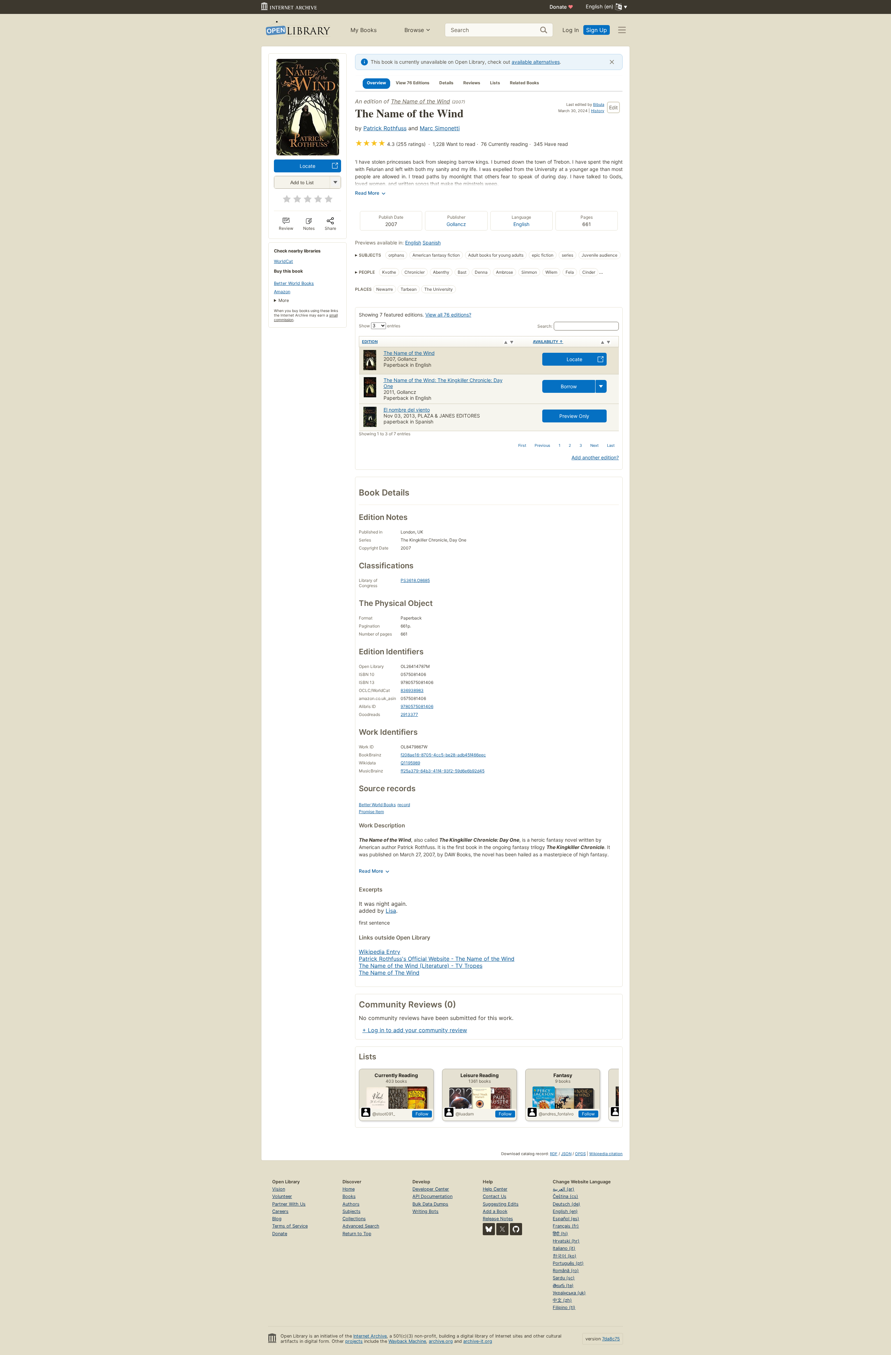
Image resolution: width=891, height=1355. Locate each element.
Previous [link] (542, 445)
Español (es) (566, 1218)
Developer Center (430, 1189)
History (597, 110)
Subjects (351, 1211)
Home (348, 1189)
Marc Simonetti (440, 128)
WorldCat (283, 261)
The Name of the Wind (420, 101)
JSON (566, 1153)
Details (446, 82)
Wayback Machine (407, 1341)
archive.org (441, 1341)
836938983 (412, 690)
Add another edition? (595, 457)
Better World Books (294, 283)
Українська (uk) (569, 1292)
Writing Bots (425, 1211)
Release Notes (498, 1218)
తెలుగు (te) (563, 1285)
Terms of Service (290, 1226)
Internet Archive (370, 1336)
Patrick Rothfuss (385, 128)
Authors (351, 1204)
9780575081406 (417, 706)
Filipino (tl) (564, 1307)
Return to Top (356, 1233)
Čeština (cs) (565, 1196)
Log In (570, 29)
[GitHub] (516, 1229)
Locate (307, 166)
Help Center (495, 1189)
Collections (354, 1218)
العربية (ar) (563, 1189)
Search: (544, 326)
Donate (561, 7)
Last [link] (611, 445)
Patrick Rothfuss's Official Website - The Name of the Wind (436, 958)
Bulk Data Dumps (430, 1204)
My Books (363, 29)
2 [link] (570, 445)
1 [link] (559, 445)
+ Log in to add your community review (414, 1030)
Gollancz (456, 224)
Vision (278, 1189)
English (521, 224)
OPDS (580, 1153)
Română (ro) (566, 1270)
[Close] (612, 62)
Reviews (471, 82)
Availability (548, 341)
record (403, 804)
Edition (370, 341)
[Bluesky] (489, 1229)
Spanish (432, 243)
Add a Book (495, 1211)
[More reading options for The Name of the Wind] (335, 182)
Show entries (379, 325)
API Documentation (432, 1196)
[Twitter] (502, 1229)
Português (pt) (568, 1263)
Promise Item (371, 811)
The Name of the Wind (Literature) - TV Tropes (420, 965)
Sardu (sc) (564, 1277)
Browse (414, 29)
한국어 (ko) (564, 1256)
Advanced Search (360, 1226)
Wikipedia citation (606, 1153)
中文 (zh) (562, 1300)
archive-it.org (477, 1341)
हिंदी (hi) (560, 1233)
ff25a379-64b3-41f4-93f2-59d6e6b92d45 (442, 770)
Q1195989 (410, 762)
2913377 (409, 714)
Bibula (598, 104)
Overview (376, 82)
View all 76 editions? (448, 315)
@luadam (465, 1113)
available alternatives (536, 62)
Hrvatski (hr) (566, 1241)
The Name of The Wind (389, 972)
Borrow (569, 386)
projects (354, 1341)
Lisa (391, 910)
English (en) (565, 1211)
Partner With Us (289, 1204)
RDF (554, 1153)
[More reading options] (601, 386)
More (283, 300)
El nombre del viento (407, 410)
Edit (613, 107)
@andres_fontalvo (556, 1113)
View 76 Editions (412, 82)
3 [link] (580, 445)
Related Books (524, 82)
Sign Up (596, 29)
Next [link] (594, 445)
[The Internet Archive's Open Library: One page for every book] (297, 30)
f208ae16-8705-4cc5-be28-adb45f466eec (443, 754)
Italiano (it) (564, 1248)
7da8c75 (611, 1338)
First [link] (522, 445)
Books (349, 1196)
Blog (277, 1218)
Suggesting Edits (501, 1204)
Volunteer (282, 1196)
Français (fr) (566, 1226)
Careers (280, 1211)
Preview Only (574, 416)
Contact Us (494, 1196)
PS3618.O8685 (415, 580)
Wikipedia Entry (379, 951)
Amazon (282, 291)
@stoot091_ (383, 1113)
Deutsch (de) (566, 1204)
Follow (422, 1113)
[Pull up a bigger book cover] (307, 153)
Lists (495, 82)
